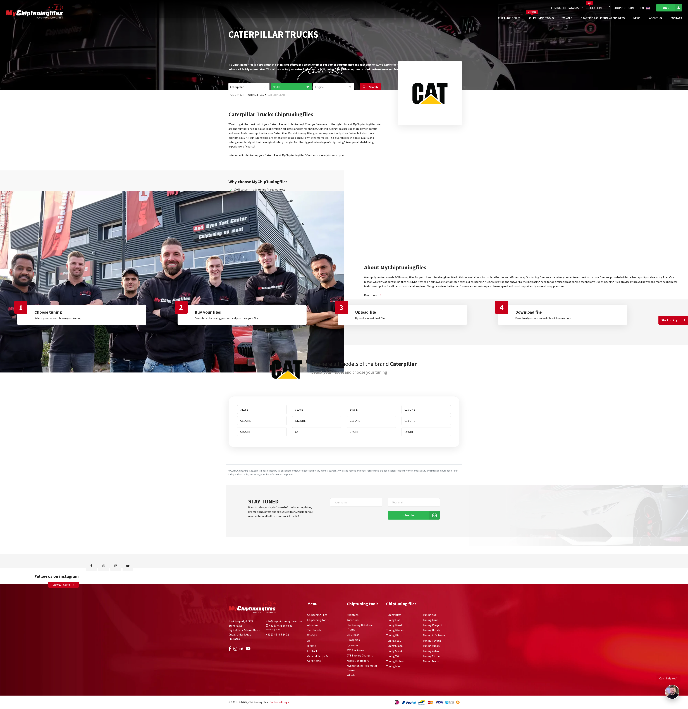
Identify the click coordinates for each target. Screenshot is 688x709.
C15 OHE (410, 420)
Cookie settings (279, 702)
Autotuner (353, 620)
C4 (296, 432)
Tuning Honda (431, 630)
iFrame (311, 646)
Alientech (353, 615)
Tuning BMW (394, 615)
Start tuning (669, 320)
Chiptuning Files (509, 18)
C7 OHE (354, 432)
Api (309, 640)
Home (232, 94)
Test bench (314, 630)
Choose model (325, 70)
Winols (351, 675)
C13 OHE (355, 420)
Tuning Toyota (432, 640)
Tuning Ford (430, 620)
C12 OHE (300, 420)
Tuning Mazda (394, 625)
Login (665, 8)
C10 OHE (410, 409)
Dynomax (352, 645)
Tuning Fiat (393, 620)
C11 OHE (245, 420)
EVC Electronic (356, 650)
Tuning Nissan (394, 630)
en (642, 8)
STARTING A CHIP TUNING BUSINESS (603, 18)
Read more (370, 295)
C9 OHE (409, 432)
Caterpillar (276, 94)
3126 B (244, 409)
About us (655, 18)
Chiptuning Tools (541, 18)
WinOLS (567, 18)
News (637, 18)
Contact (676, 18)
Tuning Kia (392, 635)
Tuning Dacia (431, 661)
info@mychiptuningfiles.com (284, 621)
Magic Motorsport (358, 660)
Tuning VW (392, 656)
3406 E (354, 409)
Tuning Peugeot (433, 625)
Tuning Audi (430, 615)
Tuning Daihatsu (396, 661)
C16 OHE (245, 432)
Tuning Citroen (432, 656)
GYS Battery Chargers (360, 655)
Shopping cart (624, 8)
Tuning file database (566, 8)
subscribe (408, 515)
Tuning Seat (393, 640)
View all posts (61, 585)
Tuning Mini (393, 666)
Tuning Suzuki (394, 651)
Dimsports (353, 640)
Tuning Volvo (431, 651)
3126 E (299, 409)
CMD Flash (353, 634)
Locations (596, 8)
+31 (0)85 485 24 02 (277, 634)
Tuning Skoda (394, 646)
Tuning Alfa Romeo (434, 635)
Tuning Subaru (431, 646)
